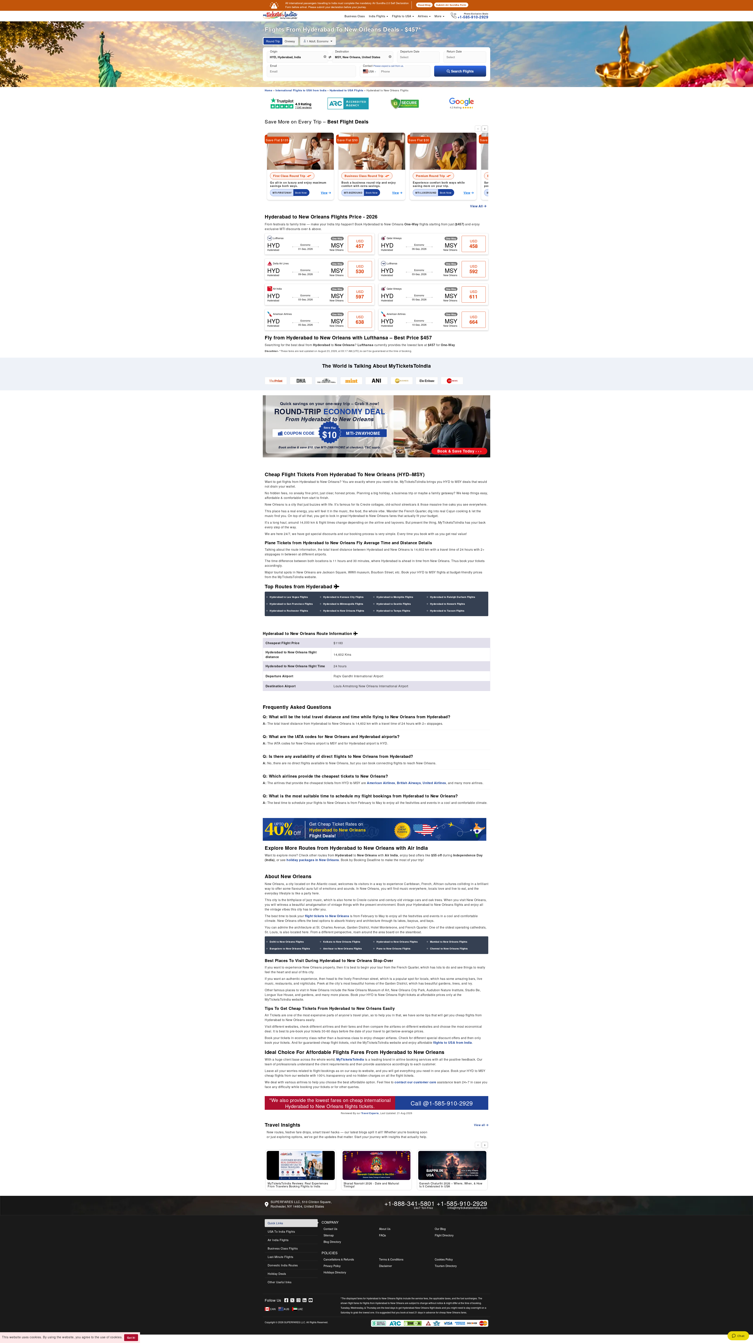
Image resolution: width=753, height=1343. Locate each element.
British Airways (409, 783)
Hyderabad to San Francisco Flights (291, 604)
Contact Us (330, 1229)
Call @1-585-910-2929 (442, 1103)
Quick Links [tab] (275, 1223)
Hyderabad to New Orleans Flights (343, 610)
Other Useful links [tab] (279, 1282)
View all (480, 1125)
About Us (384, 1229)
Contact (383, 65)
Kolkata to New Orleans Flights (341, 941)
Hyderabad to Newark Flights (447, 604)
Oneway (290, 41)
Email (273, 65)
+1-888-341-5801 (409, 1203)
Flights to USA (402, 16)
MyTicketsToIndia (350, 1059)
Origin (273, 51)
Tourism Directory (446, 1266)
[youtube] (311, 1300)
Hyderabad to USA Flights (346, 90)
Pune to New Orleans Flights (393, 948)
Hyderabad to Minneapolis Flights (343, 604)
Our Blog (440, 1229)
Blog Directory (332, 1242)
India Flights (377, 16)
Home (268, 90)
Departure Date (409, 51)
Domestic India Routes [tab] (283, 1265)
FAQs (382, 1235)
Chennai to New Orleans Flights (449, 948)
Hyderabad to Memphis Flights (394, 597)
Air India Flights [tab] (278, 1240)
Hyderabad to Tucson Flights (447, 610)
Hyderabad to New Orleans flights (321, 1106)
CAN (273, 1309)
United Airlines (434, 783)
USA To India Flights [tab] (281, 1231)
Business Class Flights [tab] (283, 1248)
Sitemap (329, 1235)
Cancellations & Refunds (339, 1259)
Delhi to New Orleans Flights (287, 941)
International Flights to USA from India (301, 90)
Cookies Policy (444, 1259)
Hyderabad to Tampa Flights (393, 610)
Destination (342, 51)
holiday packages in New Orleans (312, 860)
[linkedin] (306, 1300)
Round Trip (273, 41)
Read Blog (424, 5)
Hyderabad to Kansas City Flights (343, 597)
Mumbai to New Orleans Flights (448, 941)
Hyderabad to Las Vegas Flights (289, 597)
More (438, 16)
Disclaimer (385, 1266)
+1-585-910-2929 (462, 1203)
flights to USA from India (452, 1042)
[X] (293, 1300)
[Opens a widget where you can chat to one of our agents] (738, 1336)
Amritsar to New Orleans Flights (342, 948)
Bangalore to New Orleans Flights (290, 948)
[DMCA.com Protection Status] (413, 1323)
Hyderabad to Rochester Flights (289, 610)
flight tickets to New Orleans (327, 916)
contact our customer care (415, 1082)
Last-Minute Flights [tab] (280, 1257)
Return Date (454, 51)
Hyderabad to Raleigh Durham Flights (452, 597)
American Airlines (381, 783)
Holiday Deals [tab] (277, 1274)
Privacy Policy (332, 1266)
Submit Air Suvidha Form (451, 5)
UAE (300, 1309)
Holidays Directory (335, 1272)
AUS (286, 1309)
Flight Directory (444, 1235)
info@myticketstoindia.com (467, 1207)
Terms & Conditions (391, 1259)
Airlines (423, 16)
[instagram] (299, 1300)
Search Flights (462, 71)
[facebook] (287, 1300)
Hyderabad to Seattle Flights (393, 604)
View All (477, 206)
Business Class (355, 16)
